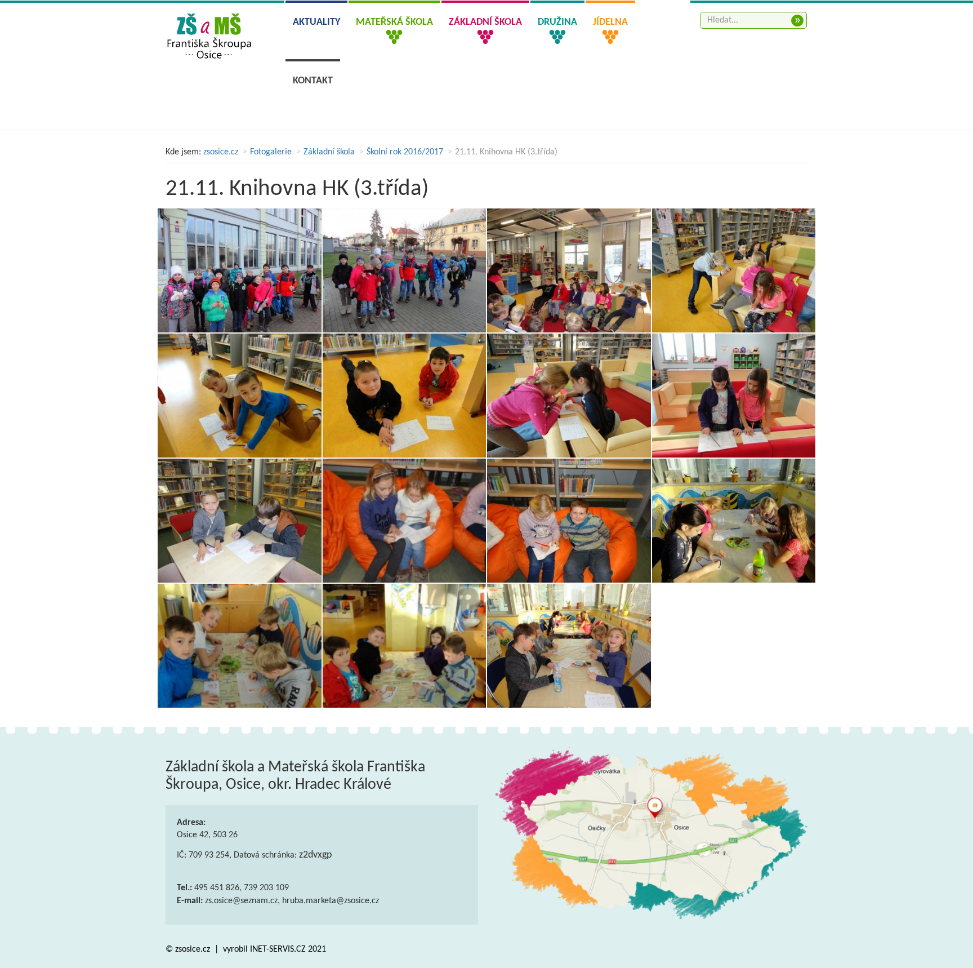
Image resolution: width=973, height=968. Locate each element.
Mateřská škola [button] (394, 22)
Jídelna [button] (610, 22)
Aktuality (316, 22)
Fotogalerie (271, 152)
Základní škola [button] (485, 22)
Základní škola (329, 152)
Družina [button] (557, 22)
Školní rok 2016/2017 (405, 152)
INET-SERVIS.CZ (278, 949)
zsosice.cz (220, 152)
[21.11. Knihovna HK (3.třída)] (240, 270)
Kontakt (313, 81)
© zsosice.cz (189, 949)
